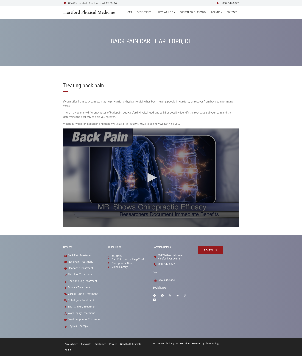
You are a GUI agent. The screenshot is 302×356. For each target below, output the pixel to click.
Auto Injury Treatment (81, 300)
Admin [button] (68, 349)
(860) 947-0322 (230, 3)
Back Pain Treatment (80, 255)
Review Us (210, 250)
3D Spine (117, 255)
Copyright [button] (86, 343)
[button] (151, 178)
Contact (232, 12)
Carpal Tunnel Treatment (83, 294)
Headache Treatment (80, 268)
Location (216, 12)
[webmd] (187, 296)
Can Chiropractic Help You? (128, 259)
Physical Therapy (78, 326)
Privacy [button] (113, 343)
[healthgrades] (180, 296)
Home (129, 12)
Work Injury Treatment (81, 313)
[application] (151, 177)
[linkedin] (157, 300)
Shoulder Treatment (80, 274)
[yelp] (172, 296)
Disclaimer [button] (100, 343)
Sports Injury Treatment (82, 306)
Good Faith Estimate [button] (130, 343)
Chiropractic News (123, 263)
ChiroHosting (212, 343)
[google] (157, 296)
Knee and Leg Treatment (82, 281)
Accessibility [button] (71, 343)
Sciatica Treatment (79, 287)
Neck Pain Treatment (80, 261)
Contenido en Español (193, 12)
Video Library (120, 267)
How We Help (165, 12)
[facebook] (165, 296)
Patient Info (144, 12)
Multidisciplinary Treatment (84, 319)
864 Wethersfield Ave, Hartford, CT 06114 (92, 3)
